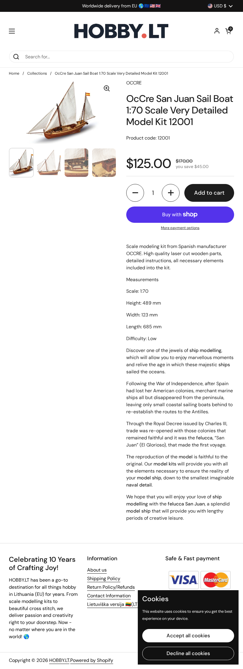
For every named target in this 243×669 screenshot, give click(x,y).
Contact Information (109, 596)
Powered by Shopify (91, 660)
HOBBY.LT (59, 660)
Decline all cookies (188, 653)
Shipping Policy (103, 578)
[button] (228, 31)
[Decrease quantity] (135, 193)
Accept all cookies (188, 635)
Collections (37, 73)
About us (97, 570)
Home (14, 73)
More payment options (180, 227)
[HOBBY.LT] (121, 31)
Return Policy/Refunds (111, 587)
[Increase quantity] (171, 193)
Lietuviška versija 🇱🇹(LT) (113, 604)
